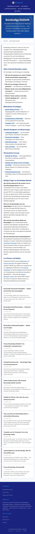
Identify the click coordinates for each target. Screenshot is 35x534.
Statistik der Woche (10, 8)
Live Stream (24, 6)
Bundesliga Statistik (13, 6)
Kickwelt (5, 41)
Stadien (20, 270)
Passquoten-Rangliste (12, 137)
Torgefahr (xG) (9, 123)
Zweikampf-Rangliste (11, 132)
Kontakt (5, 522)
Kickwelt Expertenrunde (12, 172)
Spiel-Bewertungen (11, 142)
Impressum (5, 516)
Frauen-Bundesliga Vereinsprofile (14, 467)
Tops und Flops (10, 146)
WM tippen (17, 11)
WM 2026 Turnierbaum (24, 8)
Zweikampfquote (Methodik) (14, 118)
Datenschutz (6, 519)
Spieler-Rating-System (12, 109)
